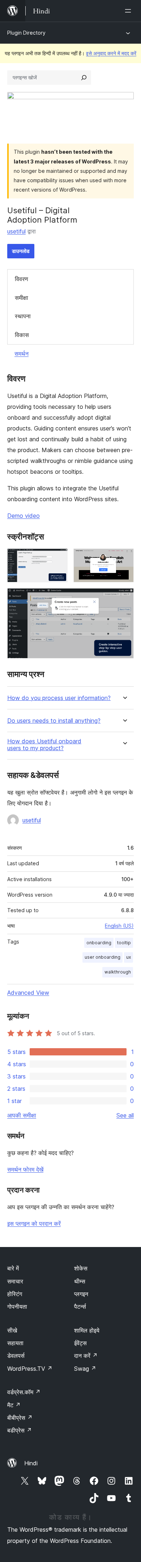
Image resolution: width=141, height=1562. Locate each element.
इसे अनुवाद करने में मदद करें (111, 53)
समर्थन (21, 353)
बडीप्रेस (19, 1430)
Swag (85, 1368)
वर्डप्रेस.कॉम (23, 1392)
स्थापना (23, 316)
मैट (14, 1405)
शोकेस (80, 1268)
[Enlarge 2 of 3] (124, 558)
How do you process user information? (59, 698)
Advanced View (28, 992)
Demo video (23, 515)
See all (125, 1115)
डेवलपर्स (16, 1355)
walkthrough (117, 972)
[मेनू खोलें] (129, 11)
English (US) (119, 926)
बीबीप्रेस (20, 1417)
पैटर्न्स (80, 1306)
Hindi (31, 1463)
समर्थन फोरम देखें (25, 1169)
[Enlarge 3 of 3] (124, 597)
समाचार (15, 1281)
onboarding (98, 942)
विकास (22, 334)
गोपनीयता (17, 1306)
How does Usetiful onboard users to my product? (44, 745)
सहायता (15, 1343)
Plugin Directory (26, 33)
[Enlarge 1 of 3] (57, 558)
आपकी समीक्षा (21, 1115)
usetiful (16, 231)
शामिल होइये (86, 1330)
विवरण (21, 279)
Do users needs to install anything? (54, 720)
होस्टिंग (14, 1294)
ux (128, 957)
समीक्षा (21, 297)
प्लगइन (81, 1294)
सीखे (12, 1330)
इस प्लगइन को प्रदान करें (34, 1223)
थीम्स (79, 1281)
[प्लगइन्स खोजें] (84, 77)
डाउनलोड (21, 251)
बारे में (13, 1268)
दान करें (86, 1355)
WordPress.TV (29, 1368)
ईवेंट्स (80, 1343)
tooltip (124, 942)
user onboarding (102, 957)
